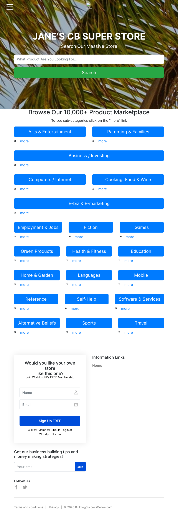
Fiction (91, 227)
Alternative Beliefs (37, 323)
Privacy (54, 507)
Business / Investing (89, 155)
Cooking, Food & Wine (128, 179)
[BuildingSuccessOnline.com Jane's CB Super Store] (89, 4)
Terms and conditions (28, 507)
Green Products (37, 251)
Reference (36, 299)
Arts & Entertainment (49, 131)
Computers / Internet (50, 179)
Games (142, 227)
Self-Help (86, 299)
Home (97, 365)
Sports (89, 323)
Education (141, 251)
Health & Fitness (89, 251)
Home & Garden (37, 275)
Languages (89, 275)
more (24, 141)
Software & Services (139, 299)
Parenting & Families (128, 131)
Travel (141, 323)
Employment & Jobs (38, 227)
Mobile (141, 275)
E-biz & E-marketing (89, 203)
